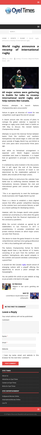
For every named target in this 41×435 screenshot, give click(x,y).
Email (4, 342)
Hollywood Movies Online (10, 396)
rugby (24, 265)
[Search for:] (20, 32)
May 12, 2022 (8, 59)
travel (30, 112)
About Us (5, 376)
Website (5, 349)
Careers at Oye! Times (9, 383)
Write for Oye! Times (8, 386)
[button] (38, 2)
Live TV (4, 403)
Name (4, 336)
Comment (5, 320)
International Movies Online (11, 400)
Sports (13, 38)
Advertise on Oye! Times (10, 379)
